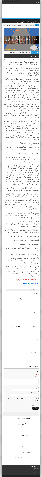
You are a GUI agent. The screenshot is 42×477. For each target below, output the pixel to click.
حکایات (27, 22)
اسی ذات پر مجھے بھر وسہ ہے (34, 312)
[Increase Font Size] (5, 59)
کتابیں (18, 22)
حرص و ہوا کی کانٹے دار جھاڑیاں (34, 352)
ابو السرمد (37, 59)
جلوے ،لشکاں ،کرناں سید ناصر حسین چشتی (24, 435)
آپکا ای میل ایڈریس (35, 392)
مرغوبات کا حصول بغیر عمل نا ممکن (16, 326)
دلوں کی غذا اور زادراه (35, 326)
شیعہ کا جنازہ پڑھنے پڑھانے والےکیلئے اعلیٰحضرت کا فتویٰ (22, 418)
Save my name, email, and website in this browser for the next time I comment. (23, 399)
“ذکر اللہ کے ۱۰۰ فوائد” (26, 25)
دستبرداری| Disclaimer (28, 2)
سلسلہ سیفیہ (29, 19)
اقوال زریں (23, 22)
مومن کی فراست (27, 429)
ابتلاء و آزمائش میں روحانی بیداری (33, 339)
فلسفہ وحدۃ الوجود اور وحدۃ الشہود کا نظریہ (25, 446)
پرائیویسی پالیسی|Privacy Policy (35, 2)
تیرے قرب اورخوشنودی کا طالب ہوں (33, 366)
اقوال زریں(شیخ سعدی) (26, 452)
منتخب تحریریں (36, 19)
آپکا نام (37, 387)
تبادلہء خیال (23, 19)
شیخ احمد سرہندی (16, 19)
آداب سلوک (33, 293)
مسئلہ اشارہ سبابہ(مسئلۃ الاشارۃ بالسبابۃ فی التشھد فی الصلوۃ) (22, 457)
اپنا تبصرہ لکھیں (36, 377)
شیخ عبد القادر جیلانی (35, 22)
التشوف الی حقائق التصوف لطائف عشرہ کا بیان (16, 25)
